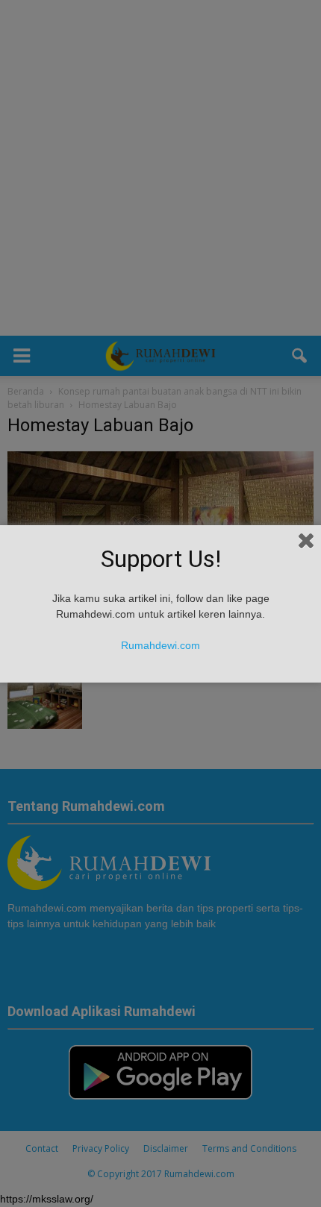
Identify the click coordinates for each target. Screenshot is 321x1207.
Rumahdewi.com (160, 645)
